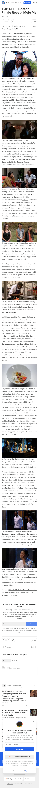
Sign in (35, 3)
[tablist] (10, 661)
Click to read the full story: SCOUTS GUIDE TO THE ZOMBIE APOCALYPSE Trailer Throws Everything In (14, 719)
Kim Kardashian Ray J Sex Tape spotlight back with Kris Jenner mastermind (14, 693)
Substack (10, 784)
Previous (8, 647)
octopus (25, 200)
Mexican (11, 148)
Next (32, 647)
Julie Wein (13, 595)
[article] (19, 698)
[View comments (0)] (8, 21)
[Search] (35, 686)
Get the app (29, 779)
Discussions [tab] (17, 686)
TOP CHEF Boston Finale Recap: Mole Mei (19, 27)
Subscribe (27, 3)
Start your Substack (14, 779)
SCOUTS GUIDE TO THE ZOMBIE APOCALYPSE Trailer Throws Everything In (15, 712)
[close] (33, 721)
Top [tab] (4, 686)
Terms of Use (29, 628)
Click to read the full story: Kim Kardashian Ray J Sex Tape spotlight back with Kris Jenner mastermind (14, 700)
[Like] (4, 21)
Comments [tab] (6, 661)
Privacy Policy (23, 765)
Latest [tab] (9, 686)
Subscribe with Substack (21, 757)
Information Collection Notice (21, 630)
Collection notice (19, 774)
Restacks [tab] (15, 661)
